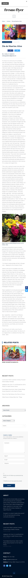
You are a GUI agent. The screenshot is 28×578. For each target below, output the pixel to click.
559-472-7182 (10, 557)
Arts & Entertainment (7, 42)
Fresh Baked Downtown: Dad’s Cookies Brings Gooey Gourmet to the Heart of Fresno (13, 542)
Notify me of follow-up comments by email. (13, 476)
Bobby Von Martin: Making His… (10, 362)
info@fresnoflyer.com (12, 559)
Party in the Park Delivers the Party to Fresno (13, 394)
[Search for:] (8, 425)
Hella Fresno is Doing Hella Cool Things (12, 397)
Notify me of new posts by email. (13, 481)
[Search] (24, 426)
